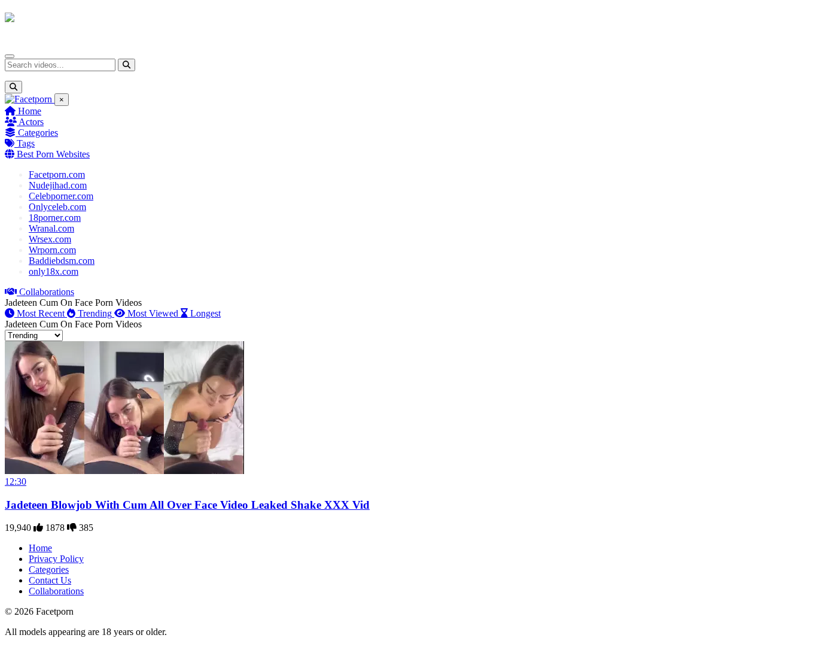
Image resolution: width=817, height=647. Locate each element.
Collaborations (45, 292)
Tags (24, 143)
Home (28, 111)
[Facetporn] (52, 23)
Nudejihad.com (58, 185)
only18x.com (53, 271)
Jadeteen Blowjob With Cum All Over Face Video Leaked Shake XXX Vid (187, 505)
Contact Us (50, 580)
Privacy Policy (56, 559)
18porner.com (55, 217)
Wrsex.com (50, 239)
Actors (30, 122)
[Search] (126, 65)
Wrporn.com (52, 250)
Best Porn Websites (52, 154)
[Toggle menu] (9, 56)
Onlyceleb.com (57, 207)
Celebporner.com (61, 196)
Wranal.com (51, 228)
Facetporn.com (57, 174)
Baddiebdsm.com (61, 261)
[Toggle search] (13, 87)
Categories (37, 132)
